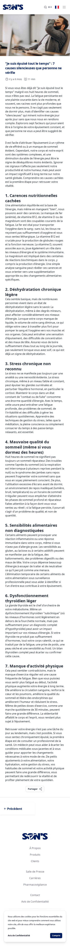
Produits (35, 854)
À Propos (35, 848)
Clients (35, 861)
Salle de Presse (35, 871)
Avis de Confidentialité (35, 901)
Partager (33, 788)
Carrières (35, 878)
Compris (56, 935)
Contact (35, 895)
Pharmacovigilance (35, 884)
